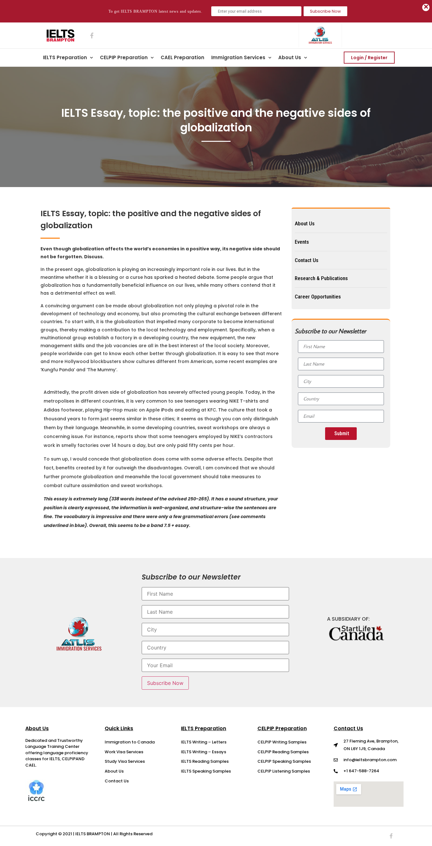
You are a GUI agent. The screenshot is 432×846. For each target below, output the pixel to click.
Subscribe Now (325, 11)
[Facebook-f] (391, 836)
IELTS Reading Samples (205, 761)
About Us (289, 57)
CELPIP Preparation (124, 57)
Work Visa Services (124, 752)
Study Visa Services (125, 761)
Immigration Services (238, 57)
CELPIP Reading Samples (283, 752)
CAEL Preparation (182, 57)
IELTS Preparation (65, 57)
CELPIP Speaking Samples (284, 761)
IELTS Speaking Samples (206, 771)
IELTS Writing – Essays (203, 752)
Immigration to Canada (130, 742)
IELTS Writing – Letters (203, 742)
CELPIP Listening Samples (283, 771)
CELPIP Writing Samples (281, 742)
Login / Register (369, 57)
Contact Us (117, 781)
